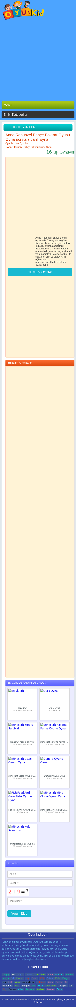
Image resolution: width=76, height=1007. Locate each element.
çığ (4, 982)
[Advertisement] (38, 59)
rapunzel (46, 262)
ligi (27, 978)
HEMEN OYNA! (40, 272)
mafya (6, 978)
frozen (19, 978)
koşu (40, 986)
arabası (40, 989)
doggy (6, 975)
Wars (17, 982)
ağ (71, 986)
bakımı (62, 262)
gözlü (50, 978)
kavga (65, 978)
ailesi (20, 989)
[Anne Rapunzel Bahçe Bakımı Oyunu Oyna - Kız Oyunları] (23, 11)
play (5, 989)
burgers (26, 986)
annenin (30, 989)
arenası (50, 989)
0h (66, 982)
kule (57, 978)
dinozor (59, 975)
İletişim (61, 1000)
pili (33, 986)
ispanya (41, 975)
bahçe (54, 262)
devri (34, 978)
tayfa (20, 975)
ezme (59, 989)
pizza (17, 986)
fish (10, 982)
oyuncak (30, 975)
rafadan (41, 982)
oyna (45, 265)
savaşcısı (62, 986)
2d (12, 978)
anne (38, 262)
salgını (69, 975)
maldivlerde (28, 982)
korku (59, 982)
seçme (12, 989)
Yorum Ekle (19, 913)
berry (50, 975)
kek (14, 975)
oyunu (38, 265)
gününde (7, 986)
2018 (42, 978)
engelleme (50, 986)
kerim (50, 982)
